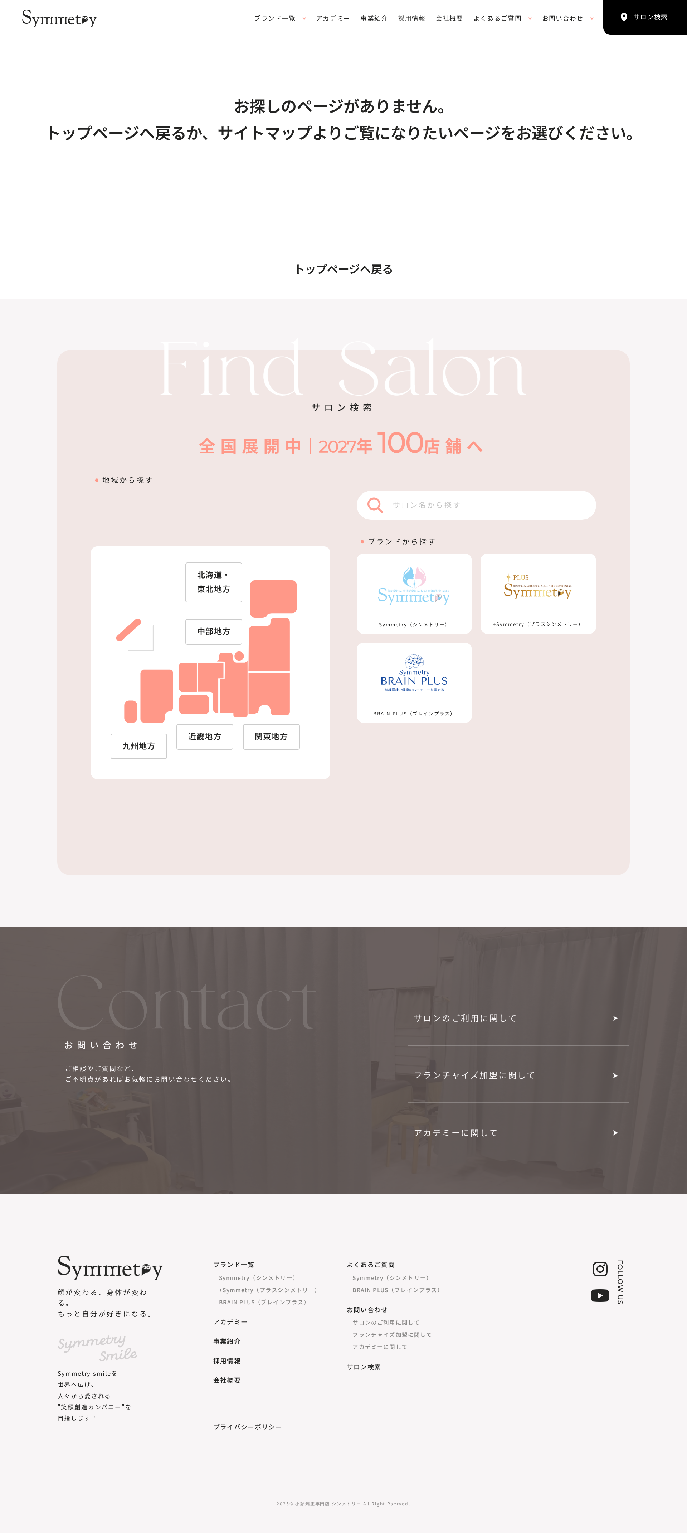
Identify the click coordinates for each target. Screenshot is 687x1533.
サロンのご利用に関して (466, 1018)
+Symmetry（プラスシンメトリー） (270, 1290)
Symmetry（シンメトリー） (259, 1277)
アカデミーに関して (456, 1133)
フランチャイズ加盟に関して (475, 1075)
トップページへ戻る (343, 269)
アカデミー (333, 18)
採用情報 (411, 18)
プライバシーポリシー (247, 1427)
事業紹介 (374, 18)
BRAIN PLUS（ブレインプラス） (264, 1302)
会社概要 (449, 18)
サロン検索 (364, 1367)
